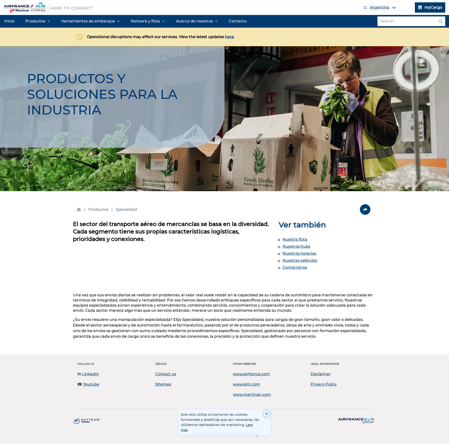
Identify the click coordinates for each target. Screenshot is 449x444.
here (229, 37)
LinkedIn (90, 374)
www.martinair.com (252, 394)
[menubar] (125, 21)
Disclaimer (321, 374)
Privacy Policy (324, 384)
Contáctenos (294, 267)
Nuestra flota (294, 239)
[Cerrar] (266, 413)
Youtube (91, 384)
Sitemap (163, 384)
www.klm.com (246, 384)
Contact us (165, 374)
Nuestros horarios (299, 253)
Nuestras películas (299, 260)
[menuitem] (9, 21)
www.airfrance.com (251, 374)
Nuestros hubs (296, 246)
